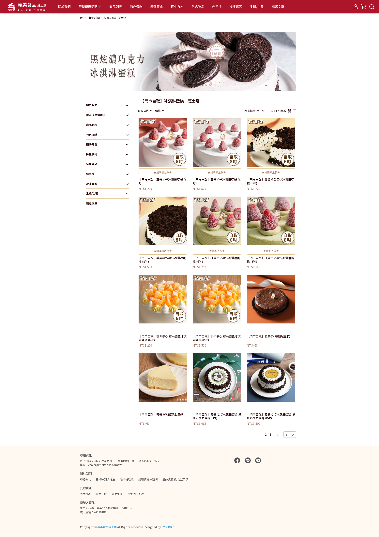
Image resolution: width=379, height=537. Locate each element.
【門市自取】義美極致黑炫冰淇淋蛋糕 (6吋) (270, 181)
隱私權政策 (127, 479)
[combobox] (145, 110)
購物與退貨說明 (148, 479)
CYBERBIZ (167, 527)
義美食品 (85, 494)
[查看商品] (157, 142)
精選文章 (278, 6)
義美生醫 (117, 494)
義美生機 (101, 494)
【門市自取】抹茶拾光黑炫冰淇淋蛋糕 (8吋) (270, 259)
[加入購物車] (168, 142)
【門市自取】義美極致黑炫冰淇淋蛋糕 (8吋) (162, 259)
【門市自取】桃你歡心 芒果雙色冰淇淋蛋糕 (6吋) (163, 338)
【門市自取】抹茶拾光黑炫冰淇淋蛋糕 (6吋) (216, 259)
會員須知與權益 (105, 479)
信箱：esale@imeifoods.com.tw (101, 465)
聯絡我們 (85, 479)
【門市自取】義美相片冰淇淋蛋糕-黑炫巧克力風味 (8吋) (271, 416)
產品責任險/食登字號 (175, 479)
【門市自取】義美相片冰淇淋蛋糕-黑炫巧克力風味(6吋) (217, 416)
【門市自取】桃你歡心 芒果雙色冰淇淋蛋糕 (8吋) (217, 338)
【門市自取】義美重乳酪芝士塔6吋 (162, 414)
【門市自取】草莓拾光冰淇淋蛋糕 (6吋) (162, 181)
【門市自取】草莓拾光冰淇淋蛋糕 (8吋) (216, 181)
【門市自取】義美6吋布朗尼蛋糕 (268, 336)
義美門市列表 (135, 494)
